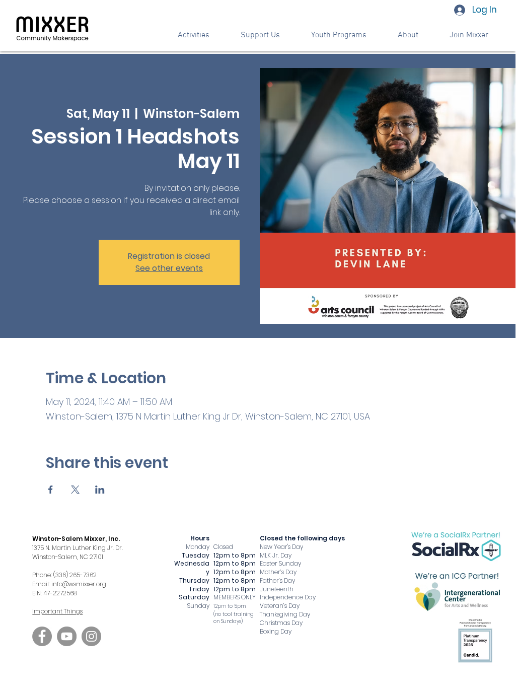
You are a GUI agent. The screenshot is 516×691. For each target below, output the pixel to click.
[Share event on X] (75, 490)
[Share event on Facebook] (50, 490)
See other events (169, 268)
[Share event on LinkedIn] (100, 490)
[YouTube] (67, 636)
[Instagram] (91, 636)
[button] (260, 35)
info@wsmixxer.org (78, 584)
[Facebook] (42, 636)
